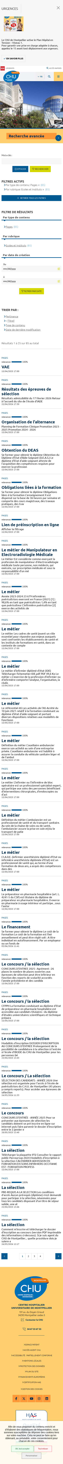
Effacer (21, 169)
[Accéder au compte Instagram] (39, 1398)
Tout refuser (43, 1449)
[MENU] (58, 76)
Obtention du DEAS (20, 450)
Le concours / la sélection (25, 964)
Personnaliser (31, 1456)
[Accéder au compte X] (24, 1398)
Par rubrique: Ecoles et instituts (24, 189)
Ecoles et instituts (16, 245)
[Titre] (10, 320)
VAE (5, 367)
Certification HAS (32, 1382)
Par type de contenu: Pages (21, 184)
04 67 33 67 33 (34, 1329)
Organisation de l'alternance (28, 422)
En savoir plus (14, 58)
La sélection (13, 1150)
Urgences (10, 68)
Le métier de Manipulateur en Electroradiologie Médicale (29, 552)
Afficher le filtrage (58, 138)
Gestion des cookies (32, 1389)
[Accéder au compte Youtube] (31, 1398)
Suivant (58, 1256)
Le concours (13, 1113)
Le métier (11, 591)
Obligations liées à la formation (31, 487)
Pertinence (12, 316)
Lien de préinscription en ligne (30, 524)
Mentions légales (32, 1361)
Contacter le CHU (34, 1320)
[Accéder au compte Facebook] (16, 1398)
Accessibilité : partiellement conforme (32, 1355)
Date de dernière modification (23, 329)
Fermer (58, 7)
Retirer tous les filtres (33, 198)
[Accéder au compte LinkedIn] (46, 1398)
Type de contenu (15, 325)
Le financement (16, 927)
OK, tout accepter (22, 1449)
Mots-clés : (7, 155)
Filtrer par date (33, 291)
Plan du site (32, 1371)
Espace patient (32, 1345)
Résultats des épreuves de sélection (26, 391)
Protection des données (32, 1366)
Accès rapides (55, 68)
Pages (9, 226)
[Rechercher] (49, 76)
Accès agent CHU (32, 1350)
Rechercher (41, 169)
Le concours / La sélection (26, 1076)
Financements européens (32, 1377)
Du (4, 264)
